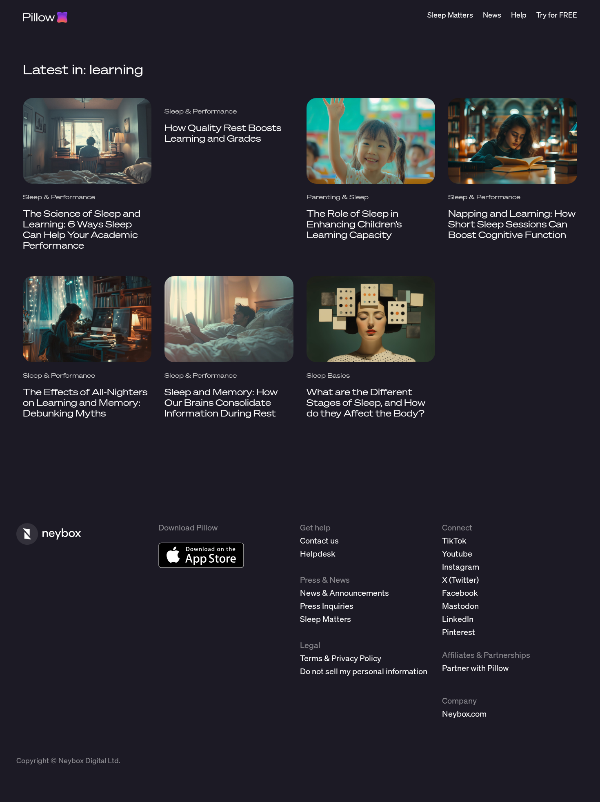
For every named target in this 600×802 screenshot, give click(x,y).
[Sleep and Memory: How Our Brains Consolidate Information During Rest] (228, 319)
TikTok (454, 540)
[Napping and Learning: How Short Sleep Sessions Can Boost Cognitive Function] (512, 141)
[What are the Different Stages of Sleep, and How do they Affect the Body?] (371, 319)
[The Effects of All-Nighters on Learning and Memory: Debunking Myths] (87, 319)
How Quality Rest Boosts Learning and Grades (222, 133)
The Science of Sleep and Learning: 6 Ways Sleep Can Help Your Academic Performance (81, 229)
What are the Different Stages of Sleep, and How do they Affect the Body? (366, 402)
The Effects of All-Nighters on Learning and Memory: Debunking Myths (85, 402)
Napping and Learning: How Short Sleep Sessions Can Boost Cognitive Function (512, 224)
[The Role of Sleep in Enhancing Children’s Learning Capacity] (371, 141)
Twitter (463, 579)
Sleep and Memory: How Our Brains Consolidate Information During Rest (221, 402)
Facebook (460, 592)
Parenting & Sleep (338, 197)
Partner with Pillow (475, 667)
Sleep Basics (328, 375)
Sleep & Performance (59, 197)
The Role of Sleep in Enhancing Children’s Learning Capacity (354, 224)
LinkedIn (457, 618)
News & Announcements (344, 592)
